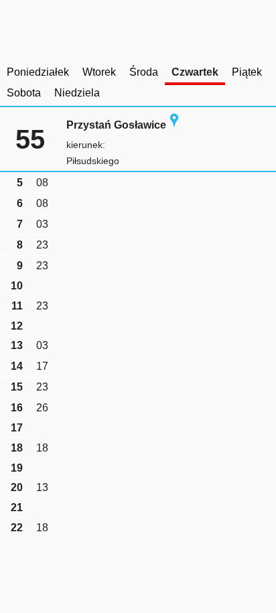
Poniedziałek (38, 72)
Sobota (24, 92)
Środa (143, 72)
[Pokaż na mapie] (174, 125)
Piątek (247, 72)
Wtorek (99, 72)
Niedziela (77, 92)
